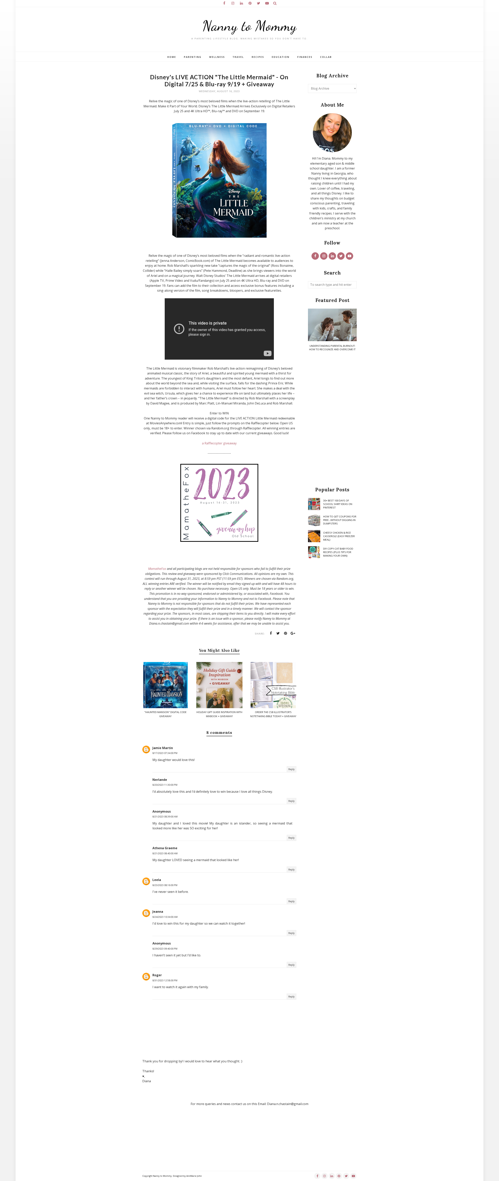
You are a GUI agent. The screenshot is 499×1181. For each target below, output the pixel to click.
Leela (156, 880)
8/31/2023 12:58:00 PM (164, 980)
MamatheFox (157, 569)
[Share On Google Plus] (293, 633)
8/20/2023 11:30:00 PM (164, 784)
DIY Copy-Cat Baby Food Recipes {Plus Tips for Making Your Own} (338, 552)
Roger (157, 975)
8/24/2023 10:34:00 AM (165, 917)
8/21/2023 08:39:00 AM (165, 816)
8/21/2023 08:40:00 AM (165, 853)
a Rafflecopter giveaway (219, 443)
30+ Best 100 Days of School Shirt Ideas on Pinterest (337, 504)
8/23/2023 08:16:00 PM (164, 885)
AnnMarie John (194, 1175)
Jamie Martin (162, 748)
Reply (291, 769)
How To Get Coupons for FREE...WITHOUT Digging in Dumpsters (339, 520)
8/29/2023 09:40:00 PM (164, 948)
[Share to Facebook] (271, 633)
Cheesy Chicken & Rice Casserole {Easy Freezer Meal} (339, 536)
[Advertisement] (332, 419)
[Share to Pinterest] (285, 633)
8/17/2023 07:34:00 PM (164, 753)
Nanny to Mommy (249, 25)
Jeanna (157, 911)
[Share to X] (278, 633)
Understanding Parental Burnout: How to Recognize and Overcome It (332, 347)
